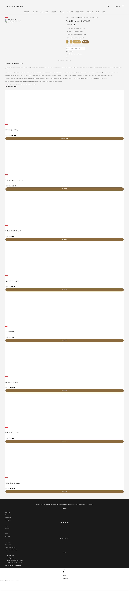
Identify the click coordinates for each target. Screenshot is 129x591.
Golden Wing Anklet (12, 433)
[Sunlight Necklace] (64, 359)
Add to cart (77, 41)
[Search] (124, 6)
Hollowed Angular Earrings (14, 180)
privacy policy (33, 84)
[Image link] (64, 501)
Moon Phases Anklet (12, 281)
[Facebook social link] (69, 57)
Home (67, 17)
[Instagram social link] (64, 506)
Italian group (8, 517)
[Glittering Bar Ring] (64, 107)
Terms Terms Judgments (10, 547)
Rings (6, 533)
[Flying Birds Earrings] (64, 460)
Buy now (85, 41)
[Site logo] (4, 5)
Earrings (80, 54)
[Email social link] (71, 57)
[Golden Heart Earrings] (64, 207)
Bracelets (7, 528)
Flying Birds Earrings (12, 483)
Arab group (7, 512)
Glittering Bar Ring (11, 130)
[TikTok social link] (66, 506)
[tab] (61, 60)
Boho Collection (73, 17)
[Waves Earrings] (64, 308)
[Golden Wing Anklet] (64, 409)
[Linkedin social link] (73, 57)
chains (6, 526)
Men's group (8, 520)
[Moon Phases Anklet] (64, 258)
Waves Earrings (10, 332)
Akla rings (7, 536)
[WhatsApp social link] (75, 57)
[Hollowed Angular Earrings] (64, 157)
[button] (64, 189)
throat (6, 531)
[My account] (110, 6)
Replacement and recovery (11, 550)
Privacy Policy (8, 544)
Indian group (8, 514)
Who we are (8, 542)
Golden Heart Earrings (13, 231)
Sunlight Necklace (11, 382)
